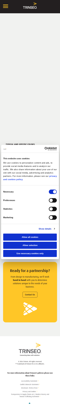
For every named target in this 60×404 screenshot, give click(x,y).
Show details (45, 229)
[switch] (53, 200)
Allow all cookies (30, 237)
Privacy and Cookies (29, 392)
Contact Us (30, 294)
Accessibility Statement (29, 381)
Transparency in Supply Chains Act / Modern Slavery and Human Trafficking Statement (30, 395)
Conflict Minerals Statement (29, 384)
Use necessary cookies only (30, 253)
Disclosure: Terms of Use (29, 388)
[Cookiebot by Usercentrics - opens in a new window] (44, 149)
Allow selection (30, 245)
